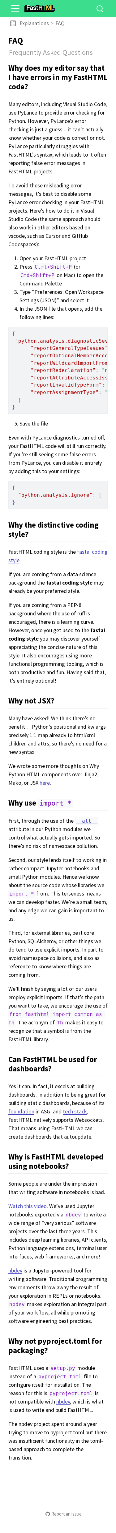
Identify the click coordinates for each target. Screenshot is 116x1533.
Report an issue (66, 1514)
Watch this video (27, 1206)
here (45, 782)
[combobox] (100, 8)
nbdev (15, 1270)
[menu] (15, 8)
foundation (21, 1111)
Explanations (34, 23)
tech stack (75, 1111)
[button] (13, 23)
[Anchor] (33, 86)
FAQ (60, 23)
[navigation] (89, 23)
